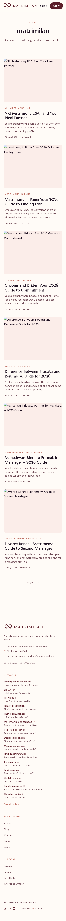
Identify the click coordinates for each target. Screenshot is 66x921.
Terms (7, 872)
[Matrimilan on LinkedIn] (14, 908)
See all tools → (11, 804)
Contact (8, 835)
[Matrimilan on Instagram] (9, 908)
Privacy (8, 866)
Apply (56, 5)
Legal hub (9, 877)
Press (7, 841)
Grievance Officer (14, 883)
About (7, 823)
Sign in (43, 5)
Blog (6, 829)
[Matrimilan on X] (5, 908)
